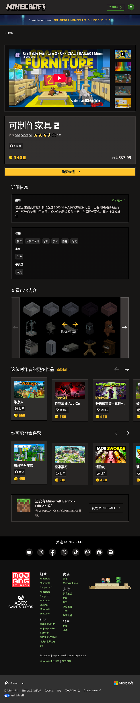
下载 (65, 611)
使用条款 (49, 690)
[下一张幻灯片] (127, 369)
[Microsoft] (123, 683)
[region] (70, 328)
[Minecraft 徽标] (25, 7)
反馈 (65, 602)
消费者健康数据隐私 (31, 690)
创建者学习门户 (47, 624)
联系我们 (67, 615)
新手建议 (67, 593)
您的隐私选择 (17, 695)
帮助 (65, 597)
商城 (10, 33)
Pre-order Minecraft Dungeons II (80, 20)
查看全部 (62, 369)
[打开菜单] (131, 7)
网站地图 (67, 606)
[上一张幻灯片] (116, 369)
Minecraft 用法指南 (49, 661)
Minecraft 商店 (70, 583)
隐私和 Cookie (11, 690)
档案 (65, 626)
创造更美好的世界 (48, 637)
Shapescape (23, 135)
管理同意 (66, 661)
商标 (59, 690)
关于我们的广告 (72, 690)
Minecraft (45, 578)
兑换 (65, 630)
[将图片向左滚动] (15, 327)
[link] (29, 552)
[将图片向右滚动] (124, 327)
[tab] (123, 54)
